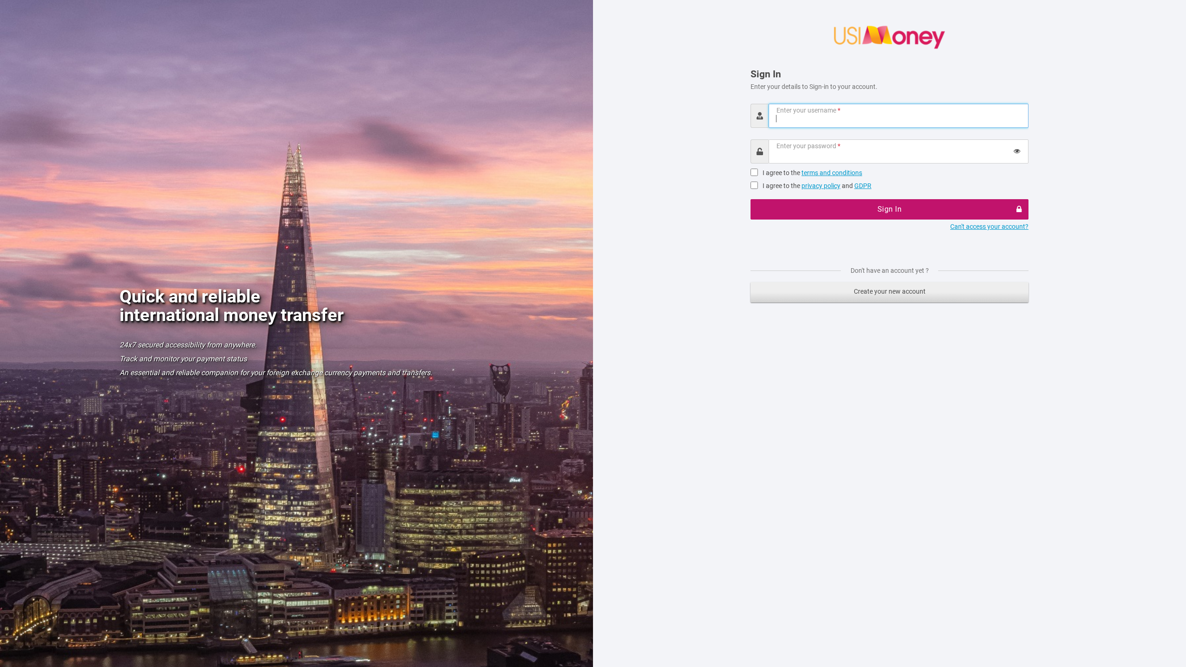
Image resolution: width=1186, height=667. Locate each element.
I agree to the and (817, 185)
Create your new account (890, 291)
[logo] (889, 37)
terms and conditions (831, 172)
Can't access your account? (989, 226)
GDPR (862, 185)
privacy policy (820, 185)
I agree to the (812, 172)
